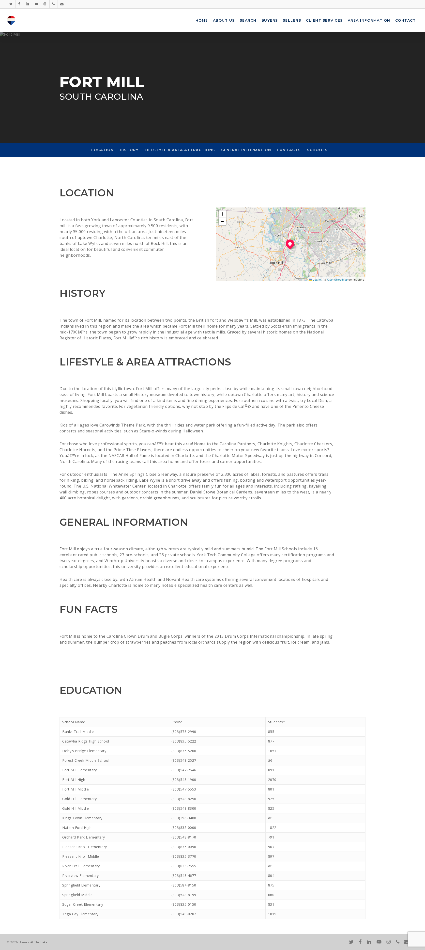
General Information (246, 150)
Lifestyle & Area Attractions (180, 150)
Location (102, 150)
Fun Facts (289, 150)
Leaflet (317, 279)
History (129, 150)
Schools (317, 150)
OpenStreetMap (337, 279)
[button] (290, 243)
